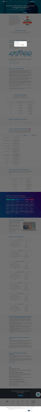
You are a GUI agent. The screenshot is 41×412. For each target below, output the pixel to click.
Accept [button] (28, 410)
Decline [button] (31, 410)
